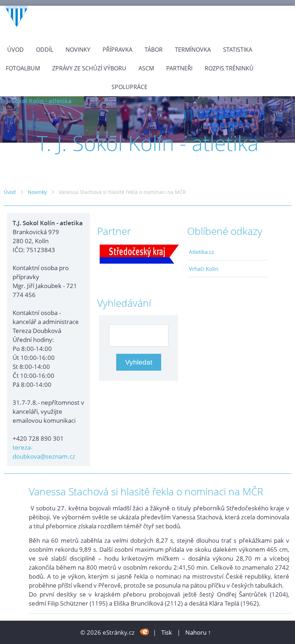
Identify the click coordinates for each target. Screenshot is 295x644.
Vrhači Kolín (203, 268)
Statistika (237, 50)
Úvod (15, 50)
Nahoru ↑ (198, 632)
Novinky (77, 50)
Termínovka (193, 50)
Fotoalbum (23, 68)
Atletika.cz (201, 251)
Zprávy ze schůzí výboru (89, 68)
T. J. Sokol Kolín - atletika (36, 101)
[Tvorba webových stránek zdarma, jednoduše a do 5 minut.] (144, 631)
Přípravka (117, 50)
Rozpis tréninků (229, 68)
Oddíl (44, 50)
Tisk (166, 632)
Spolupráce (130, 87)
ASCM (146, 68)
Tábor (154, 50)
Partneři (179, 68)
